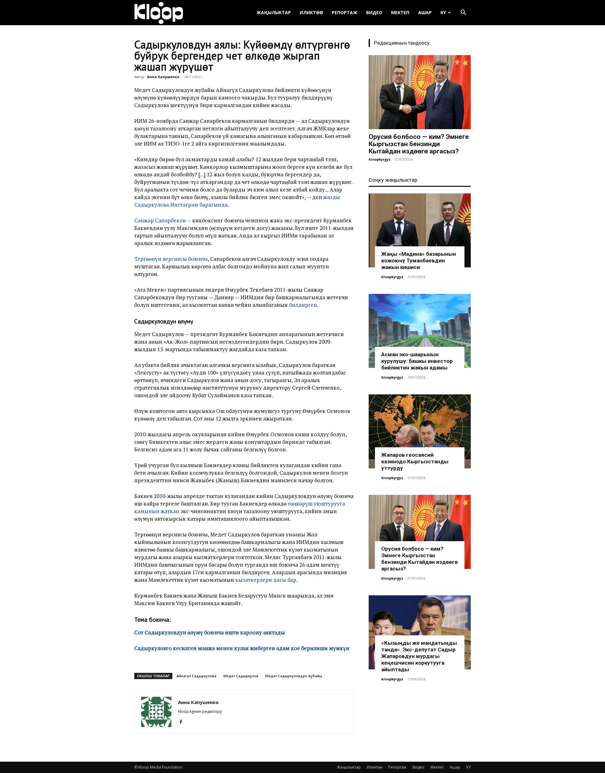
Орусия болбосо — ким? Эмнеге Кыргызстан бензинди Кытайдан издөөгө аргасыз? (419, 144)
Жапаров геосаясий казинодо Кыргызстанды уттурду (414, 461)
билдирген (303, 304)
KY (443, 12)
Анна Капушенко (163, 76)
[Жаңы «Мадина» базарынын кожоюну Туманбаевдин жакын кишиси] (420, 230)
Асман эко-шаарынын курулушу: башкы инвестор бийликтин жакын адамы (417, 361)
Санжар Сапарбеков (160, 220)
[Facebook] (183, 722)
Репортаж (344, 12)
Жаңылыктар (273, 12)
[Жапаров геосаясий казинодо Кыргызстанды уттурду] (420, 431)
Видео (374, 12)
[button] (463, 13)
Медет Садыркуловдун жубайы (293, 675)
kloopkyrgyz (380, 159)
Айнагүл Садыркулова (196, 675)
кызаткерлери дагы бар (265, 579)
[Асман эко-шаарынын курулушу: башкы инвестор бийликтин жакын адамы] (420, 331)
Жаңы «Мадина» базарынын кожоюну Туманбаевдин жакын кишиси (418, 260)
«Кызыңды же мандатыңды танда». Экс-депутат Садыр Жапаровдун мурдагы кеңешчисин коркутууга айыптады (419, 656)
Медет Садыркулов (240, 675)
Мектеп (400, 12)
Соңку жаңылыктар (393, 180)
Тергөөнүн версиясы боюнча (171, 258)
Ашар (425, 12)
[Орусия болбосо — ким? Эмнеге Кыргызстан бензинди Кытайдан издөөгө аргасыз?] (420, 92)
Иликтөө (311, 12)
